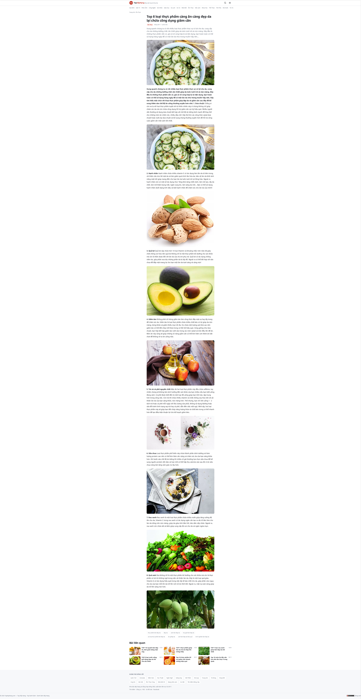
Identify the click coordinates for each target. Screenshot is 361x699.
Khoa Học (204, 8)
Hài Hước (225, 8)
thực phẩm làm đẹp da (154, 633)
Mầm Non (151, 678)
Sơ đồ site (149, 689)
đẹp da (166, 633)
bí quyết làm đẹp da (188, 633)
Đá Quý (196, 678)
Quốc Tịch (133, 678)
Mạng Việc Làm (172, 682)
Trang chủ (132, 12)
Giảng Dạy (179, 678)
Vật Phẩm (188, 678)
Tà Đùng (213, 678)
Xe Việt (182, 682)
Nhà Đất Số (161, 682)
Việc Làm (197, 8)
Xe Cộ (178, 8)
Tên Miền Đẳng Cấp (193, 682)
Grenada (142, 678)
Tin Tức (232, 8)
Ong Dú (133, 682)
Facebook (156, 689)
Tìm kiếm (132, 689)
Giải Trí (138, 8)
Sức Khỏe (159, 8)
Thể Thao (212, 8)
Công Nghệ (152, 8)
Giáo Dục (166, 8)
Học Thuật (160, 678)
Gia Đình (131, 8)
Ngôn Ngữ (169, 678)
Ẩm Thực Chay (150, 682)
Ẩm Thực (190, 8)
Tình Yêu (218, 8)
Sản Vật (140, 682)
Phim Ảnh (144, 8)
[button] (225, 3)
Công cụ (138, 689)
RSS (144, 689)
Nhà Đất (184, 8)
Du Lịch (173, 8)
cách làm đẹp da (175, 633)
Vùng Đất (222, 678)
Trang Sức (205, 678)
